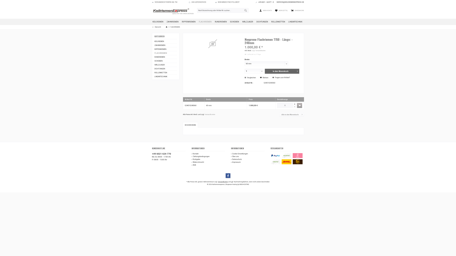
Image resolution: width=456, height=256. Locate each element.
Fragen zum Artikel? (282, 77)
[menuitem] (297, 10)
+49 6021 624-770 (161, 153)
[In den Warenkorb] (299, 105)
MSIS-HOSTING (244, 184)
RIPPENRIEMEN (160, 49)
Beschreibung (190, 125)
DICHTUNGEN (159, 69)
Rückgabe (196, 159)
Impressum (236, 162)
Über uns (235, 156)
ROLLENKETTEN (160, 73)
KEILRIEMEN (159, 41)
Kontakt (196, 154)
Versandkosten (210, 114)
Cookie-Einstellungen (240, 154)
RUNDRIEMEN (159, 57)
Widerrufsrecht (198, 162)
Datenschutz (237, 159)
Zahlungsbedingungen (201, 156)
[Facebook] (228, 175)
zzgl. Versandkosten (259, 50)
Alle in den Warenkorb (290, 115)
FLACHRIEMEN (160, 53)
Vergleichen (251, 78)
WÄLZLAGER (159, 65)
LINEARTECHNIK (160, 76)
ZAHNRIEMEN (159, 45)
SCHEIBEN (158, 61)
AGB (194, 165)
